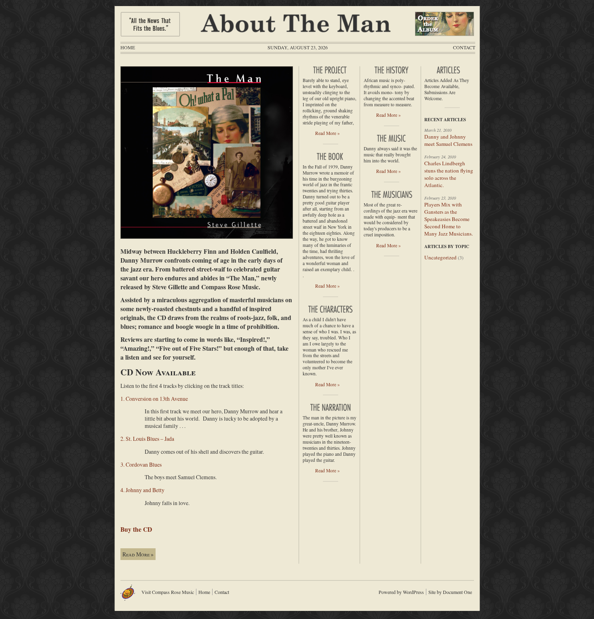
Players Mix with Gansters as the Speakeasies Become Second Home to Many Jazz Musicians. (448, 219)
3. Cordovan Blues (141, 464)
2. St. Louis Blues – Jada (147, 438)
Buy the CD (136, 529)
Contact (464, 47)
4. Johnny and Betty (142, 490)
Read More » (138, 554)
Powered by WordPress (401, 592)
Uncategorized (440, 257)
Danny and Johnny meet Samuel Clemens (448, 140)
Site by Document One (450, 592)
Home (127, 47)
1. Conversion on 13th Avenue (154, 398)
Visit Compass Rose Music (167, 592)
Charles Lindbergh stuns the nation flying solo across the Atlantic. (448, 174)
